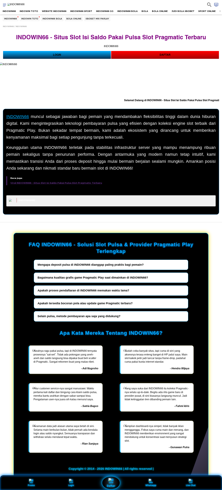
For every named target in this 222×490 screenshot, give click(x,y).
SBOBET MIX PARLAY (97, 18)
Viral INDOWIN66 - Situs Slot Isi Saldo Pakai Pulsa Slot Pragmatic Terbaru (56, 182)
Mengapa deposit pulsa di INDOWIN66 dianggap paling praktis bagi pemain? (91, 264)
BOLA (145, 11)
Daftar (111, 486)
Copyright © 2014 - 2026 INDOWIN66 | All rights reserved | (111, 468)
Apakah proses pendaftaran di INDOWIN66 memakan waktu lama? (83, 290)
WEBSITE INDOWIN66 (54, 11)
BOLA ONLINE (160, 11)
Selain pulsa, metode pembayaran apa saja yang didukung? (79, 316)
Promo (31, 485)
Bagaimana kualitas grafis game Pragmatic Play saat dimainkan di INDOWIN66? (93, 277)
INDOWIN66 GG (104, 11)
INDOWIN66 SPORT (81, 11)
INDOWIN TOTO (29, 11)
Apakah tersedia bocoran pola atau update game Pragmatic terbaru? (85, 303)
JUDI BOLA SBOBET (183, 11)
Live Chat (191, 485)
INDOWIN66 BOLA (127, 11)
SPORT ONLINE (207, 11)
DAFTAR (165, 55)
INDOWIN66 (9, 11)
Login (71, 485)
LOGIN (57, 55)
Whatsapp (150, 485)
